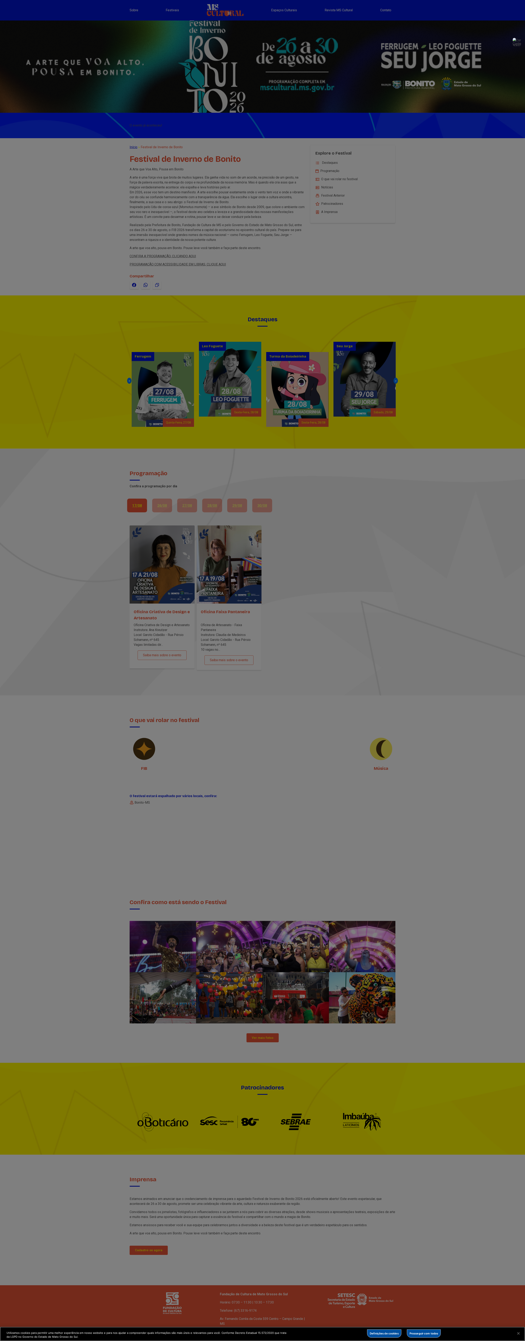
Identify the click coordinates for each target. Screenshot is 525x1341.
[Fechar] (518, 1333)
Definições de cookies (384, 1333)
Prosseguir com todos (424, 1333)
